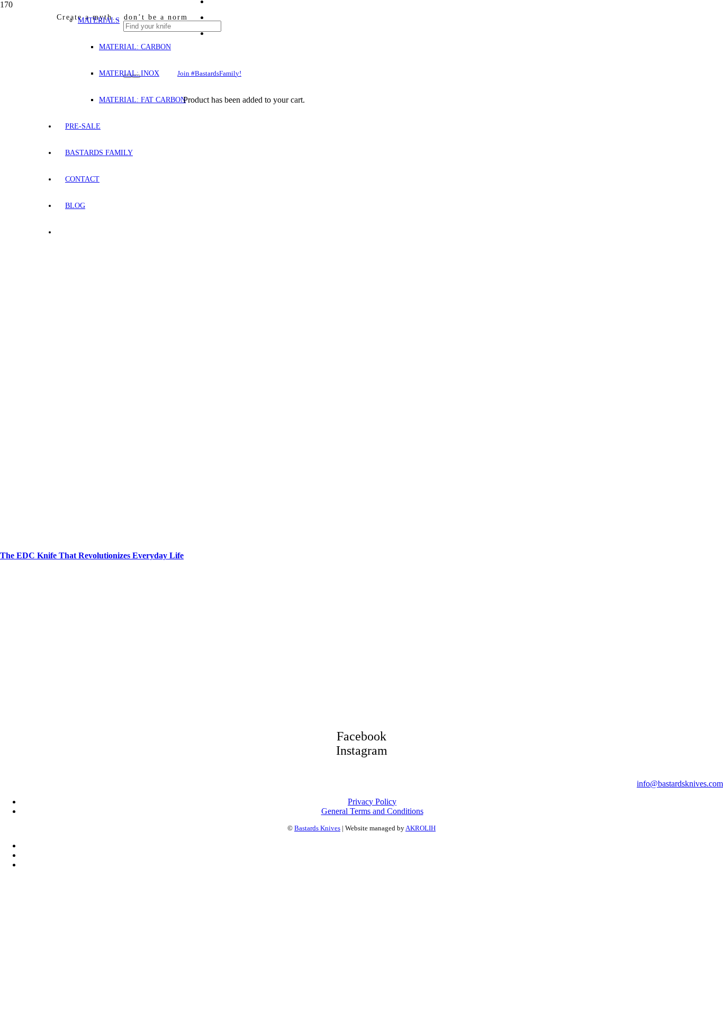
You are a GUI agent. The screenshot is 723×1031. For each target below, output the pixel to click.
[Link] (423, 433)
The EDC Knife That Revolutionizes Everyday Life (92, 555)
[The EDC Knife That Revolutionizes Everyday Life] (271, 539)
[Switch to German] (26, 855)
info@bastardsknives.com (680, 783)
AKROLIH (420, 828)
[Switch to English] (26, 845)
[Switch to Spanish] (26, 864)
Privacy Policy (372, 801)
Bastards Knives (317, 828)
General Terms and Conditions (372, 811)
